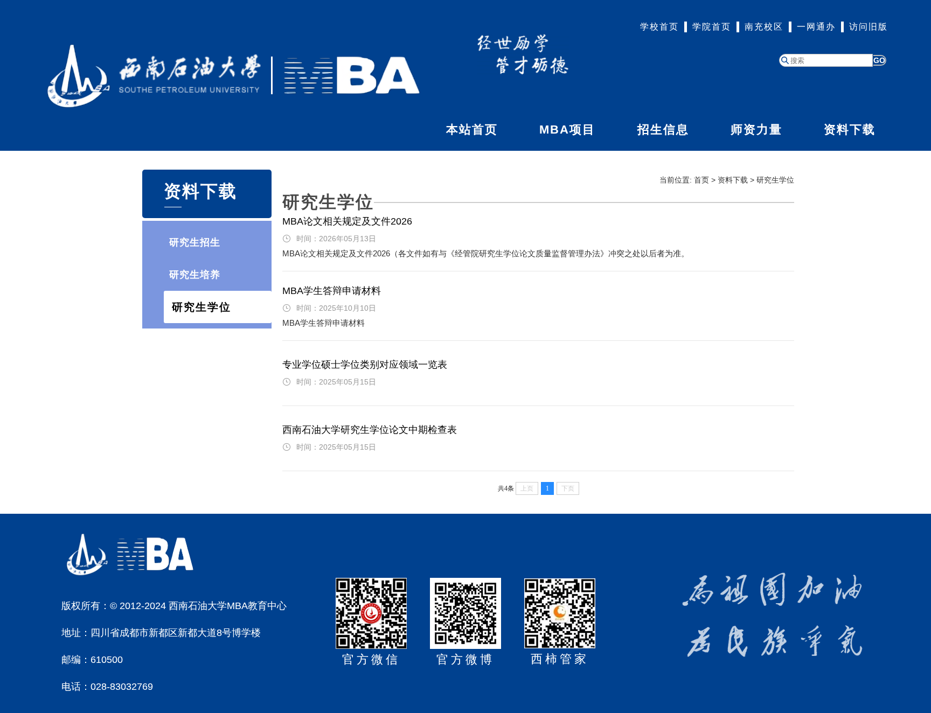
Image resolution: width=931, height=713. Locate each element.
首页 (701, 180)
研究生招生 (194, 242)
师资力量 (756, 129)
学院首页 (711, 26)
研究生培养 (194, 274)
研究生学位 (201, 307)
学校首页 (659, 26)
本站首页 (472, 129)
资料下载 (850, 129)
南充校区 (764, 26)
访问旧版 (868, 26)
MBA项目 (567, 129)
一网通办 (816, 26)
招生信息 (663, 129)
